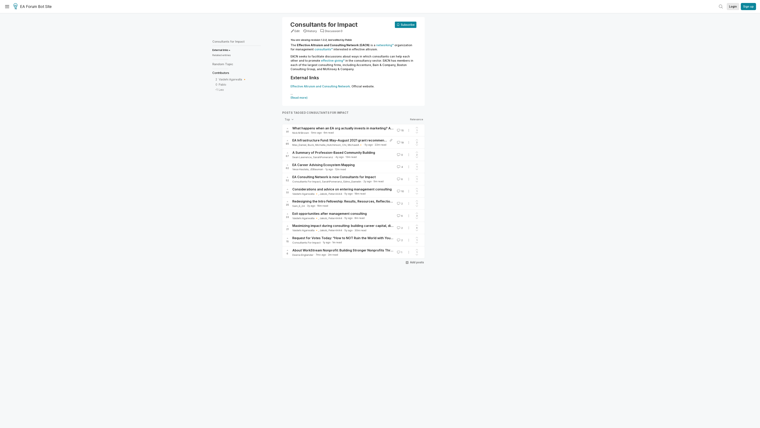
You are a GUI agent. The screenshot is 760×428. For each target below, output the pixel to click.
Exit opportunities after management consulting (329, 214)
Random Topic (222, 64)
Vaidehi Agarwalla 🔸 (232, 79)
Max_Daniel (299, 144)
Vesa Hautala (300, 169)
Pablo (222, 84)
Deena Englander (303, 254)
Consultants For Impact (306, 181)
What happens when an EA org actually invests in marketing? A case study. (350, 128)
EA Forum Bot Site (36, 6)
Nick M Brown (300, 132)
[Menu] (7, 6)
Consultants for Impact (228, 41)
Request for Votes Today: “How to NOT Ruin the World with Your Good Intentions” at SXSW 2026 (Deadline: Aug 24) (382, 238)
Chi (344, 144)
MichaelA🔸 (355, 144)
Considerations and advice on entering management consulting (342, 189)
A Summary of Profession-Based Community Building (333, 153)
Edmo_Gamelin (352, 181)
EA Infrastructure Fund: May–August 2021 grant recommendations (344, 140)
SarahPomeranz (323, 157)
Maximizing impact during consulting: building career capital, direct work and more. (357, 226)
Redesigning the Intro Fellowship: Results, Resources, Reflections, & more (349, 201)
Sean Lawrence (302, 157)
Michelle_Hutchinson (328, 144)
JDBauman (316, 169)
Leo (221, 89)
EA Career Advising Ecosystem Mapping (323, 165)
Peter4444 (335, 193)
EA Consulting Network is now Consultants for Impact (334, 177)
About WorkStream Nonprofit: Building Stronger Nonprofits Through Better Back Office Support (367, 250)
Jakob (323, 193)
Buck (311, 144)
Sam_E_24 (298, 205)
